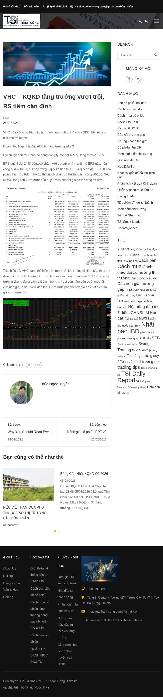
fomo (126, 301)
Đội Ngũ (8, 576)
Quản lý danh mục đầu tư (135, 190)
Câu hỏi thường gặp (131, 134)
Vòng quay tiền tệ (137, 387)
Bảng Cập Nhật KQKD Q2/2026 (84, 473)
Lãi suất (134, 318)
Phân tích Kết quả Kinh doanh (137, 183)
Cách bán (147, 260)
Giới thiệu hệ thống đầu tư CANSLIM (39, 575)
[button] (55, 531)
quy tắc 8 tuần (142, 338)
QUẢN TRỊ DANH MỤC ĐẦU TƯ (39, 655)
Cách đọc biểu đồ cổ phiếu (40, 592)
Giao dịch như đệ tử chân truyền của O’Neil (67, 654)
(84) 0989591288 (57, 6)
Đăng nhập (126, 6)
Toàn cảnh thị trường (131, 209)
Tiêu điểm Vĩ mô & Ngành (135, 202)
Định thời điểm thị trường (134, 154)
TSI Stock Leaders (130, 221)
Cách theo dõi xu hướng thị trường (136, 272)
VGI (138, 381)
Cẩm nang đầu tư (143, 290)
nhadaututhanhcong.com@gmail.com (97, 6)
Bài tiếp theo (98, 424)
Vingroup (146, 381)
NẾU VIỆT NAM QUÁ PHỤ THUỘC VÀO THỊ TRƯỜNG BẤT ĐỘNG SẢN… (24, 513)
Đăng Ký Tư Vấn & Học (11, 586)
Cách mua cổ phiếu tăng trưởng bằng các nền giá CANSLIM (39, 615)
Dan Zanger (145, 295)
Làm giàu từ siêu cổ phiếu (67, 580)
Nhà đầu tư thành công (65, 594)
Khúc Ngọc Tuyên (54, 384)
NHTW (137, 325)
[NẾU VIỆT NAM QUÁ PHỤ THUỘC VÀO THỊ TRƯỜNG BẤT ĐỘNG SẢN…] (28, 484)
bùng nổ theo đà (138, 249)
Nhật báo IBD (135, 328)
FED (120, 301)
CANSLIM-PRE (128, 122)
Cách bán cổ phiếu (39, 638)
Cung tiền (132, 260)
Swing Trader (126, 196)
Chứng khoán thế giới (132, 141)
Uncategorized (127, 228)
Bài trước (14, 424)
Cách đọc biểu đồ (129, 109)
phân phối (147, 332)
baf (127, 249)
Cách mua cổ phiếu (130, 115)
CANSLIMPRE (132, 255)
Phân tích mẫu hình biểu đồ (68, 608)
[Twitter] (29, 365)
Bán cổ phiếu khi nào (131, 103)
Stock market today (127, 344)
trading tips (128, 367)
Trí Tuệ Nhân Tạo (129, 215)
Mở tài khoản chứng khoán (22, 6)
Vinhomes (122, 387)
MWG (143, 318)
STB (156, 338)
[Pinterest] (38, 365)
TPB (156, 361)
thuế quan (139, 350)
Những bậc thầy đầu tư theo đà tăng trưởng (66, 627)
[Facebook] (19, 365)
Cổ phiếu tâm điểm (130, 147)
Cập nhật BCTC (128, 128)
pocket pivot (124, 338)
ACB (120, 249)
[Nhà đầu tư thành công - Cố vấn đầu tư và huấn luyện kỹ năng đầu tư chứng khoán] (21, 21)
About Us (9, 568)
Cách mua (129, 266)
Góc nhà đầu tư (128, 160)
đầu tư (125, 393)
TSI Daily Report (131, 377)
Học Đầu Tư (126, 166)
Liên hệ (8, 597)
